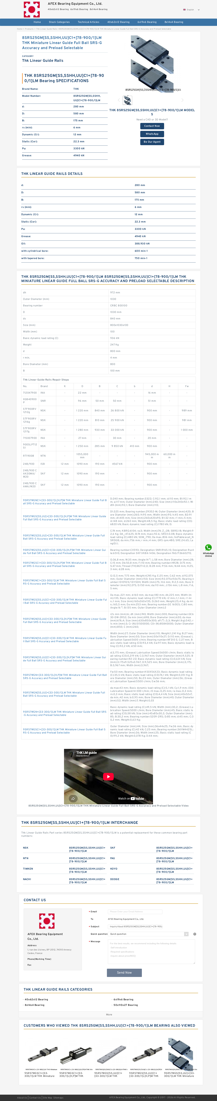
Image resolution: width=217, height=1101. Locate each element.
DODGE (114, 879)
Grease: (27, 155)
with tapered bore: (32, 258)
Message (94, 941)
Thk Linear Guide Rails (46, 29)
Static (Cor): (30, 141)
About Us (22, 1098)
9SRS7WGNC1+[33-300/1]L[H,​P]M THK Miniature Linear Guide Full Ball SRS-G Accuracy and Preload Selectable (65, 502)
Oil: (23, 243)
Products (29, 29)
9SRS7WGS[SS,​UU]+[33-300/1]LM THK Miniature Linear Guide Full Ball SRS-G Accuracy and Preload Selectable (64, 537)
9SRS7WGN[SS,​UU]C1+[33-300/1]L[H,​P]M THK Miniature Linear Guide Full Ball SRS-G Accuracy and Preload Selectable (64, 659)
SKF (112, 848)
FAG (112, 858)
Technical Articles (88, 22)
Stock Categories (59, 22)
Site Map (47, 1098)
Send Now (124, 973)
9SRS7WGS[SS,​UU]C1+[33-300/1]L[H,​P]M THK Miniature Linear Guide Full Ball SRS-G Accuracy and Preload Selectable (64, 552)
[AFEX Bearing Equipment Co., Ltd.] (31, 8)
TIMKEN (28, 869)
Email (93, 911)
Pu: (24, 148)
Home (37, 22)
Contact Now (152, 126)
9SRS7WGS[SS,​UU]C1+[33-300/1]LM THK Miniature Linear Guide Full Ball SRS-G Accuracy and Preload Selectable (65, 601)
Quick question (99, 934)
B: (23, 120)
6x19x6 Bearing (147, 22)
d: (23, 106)
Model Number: (31, 96)
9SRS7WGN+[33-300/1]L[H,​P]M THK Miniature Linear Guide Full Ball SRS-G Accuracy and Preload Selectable (65, 677)
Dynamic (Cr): (31, 134)
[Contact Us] (209, 551)
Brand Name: (30, 89)
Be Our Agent (152, 142)
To (92, 919)
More (109, 1014)
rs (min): (27, 127)
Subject (94, 926)
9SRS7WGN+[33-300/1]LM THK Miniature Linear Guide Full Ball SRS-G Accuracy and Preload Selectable (64, 713)
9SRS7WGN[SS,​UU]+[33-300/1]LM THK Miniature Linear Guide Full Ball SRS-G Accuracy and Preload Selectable (64, 694)
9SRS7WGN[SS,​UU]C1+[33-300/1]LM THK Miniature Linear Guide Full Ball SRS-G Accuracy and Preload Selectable (64, 640)
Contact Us (35, 1098)
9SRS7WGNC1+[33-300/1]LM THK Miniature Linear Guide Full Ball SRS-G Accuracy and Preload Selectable (64, 582)
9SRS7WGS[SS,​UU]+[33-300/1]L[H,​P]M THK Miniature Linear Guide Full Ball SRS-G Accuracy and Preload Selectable (64, 518)
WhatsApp (152, 134)
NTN (25, 858)
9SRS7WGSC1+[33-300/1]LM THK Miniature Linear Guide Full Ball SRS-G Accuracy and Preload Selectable (64, 731)
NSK (25, 848)
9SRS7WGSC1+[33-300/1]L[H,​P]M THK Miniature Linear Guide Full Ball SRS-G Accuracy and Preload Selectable (65, 564)
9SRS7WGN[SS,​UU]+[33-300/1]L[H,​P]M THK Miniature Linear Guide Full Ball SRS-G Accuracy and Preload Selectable (64, 621)
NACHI (27, 879)
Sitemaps (58, 1098)
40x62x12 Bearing (118, 22)
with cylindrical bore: (34, 251)
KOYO (114, 869)
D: (23, 113)
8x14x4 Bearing (174, 22)
